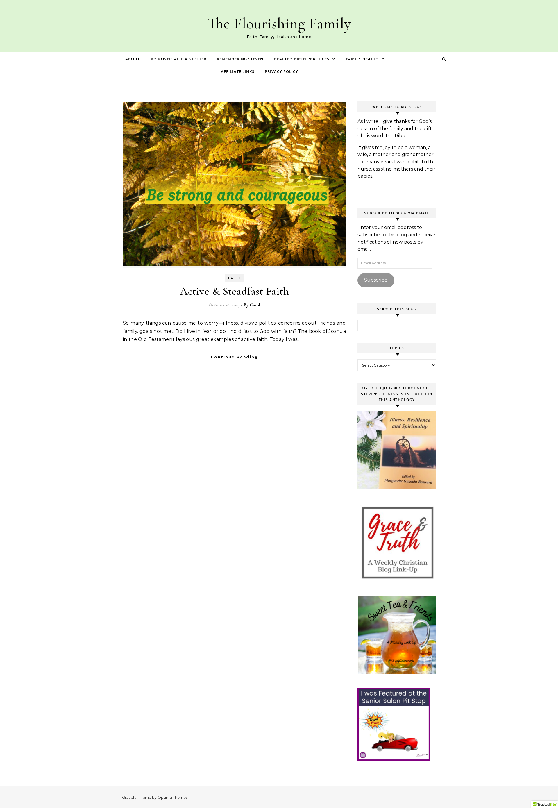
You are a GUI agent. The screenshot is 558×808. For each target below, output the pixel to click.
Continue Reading (234, 357)
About (132, 58)
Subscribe (375, 280)
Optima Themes (172, 797)
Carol (255, 305)
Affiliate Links (237, 71)
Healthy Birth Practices (301, 58)
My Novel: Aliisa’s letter (178, 58)
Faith (234, 278)
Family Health (362, 58)
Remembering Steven (240, 58)
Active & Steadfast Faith (234, 291)
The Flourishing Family (279, 23)
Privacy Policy (281, 71)
